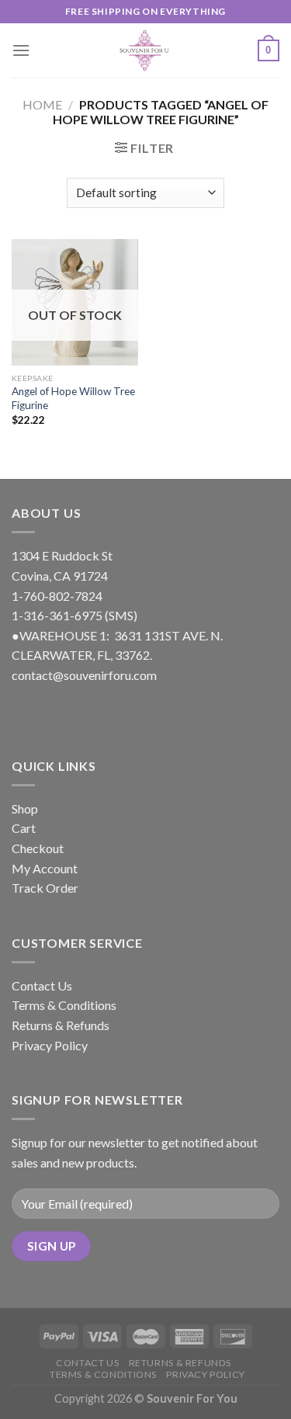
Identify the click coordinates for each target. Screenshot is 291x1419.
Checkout (38, 848)
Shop (25, 808)
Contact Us (42, 985)
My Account (45, 868)
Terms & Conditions (64, 1004)
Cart (24, 828)
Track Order (45, 887)
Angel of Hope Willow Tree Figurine (73, 398)
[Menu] (21, 50)
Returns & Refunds (60, 1025)
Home (42, 104)
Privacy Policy (50, 1045)
